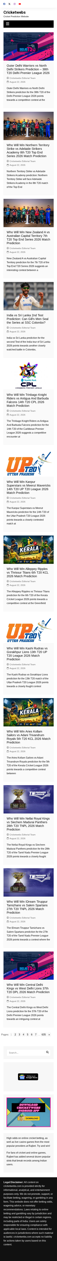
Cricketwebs (14, 12)
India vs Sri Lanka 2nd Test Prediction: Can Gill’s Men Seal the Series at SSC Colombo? (27, 319)
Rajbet (10, 1156)
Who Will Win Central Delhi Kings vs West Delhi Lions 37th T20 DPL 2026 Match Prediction (28, 988)
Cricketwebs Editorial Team (23, 78)
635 (44, 1034)
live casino (20, 1142)
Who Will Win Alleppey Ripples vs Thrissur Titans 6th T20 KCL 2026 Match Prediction (27, 572)
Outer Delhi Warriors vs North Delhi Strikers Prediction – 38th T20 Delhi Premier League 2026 (28, 69)
